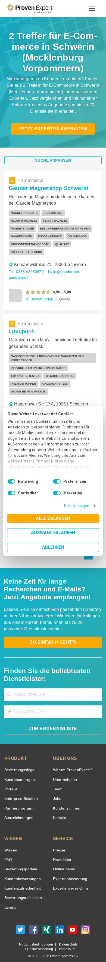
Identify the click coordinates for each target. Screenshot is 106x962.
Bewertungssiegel (19, 762)
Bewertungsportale (20, 861)
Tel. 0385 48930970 (25, 271)
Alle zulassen (53, 518)
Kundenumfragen (18, 771)
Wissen (10, 842)
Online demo (63, 861)
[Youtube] (72, 923)
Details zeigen (78, 505)
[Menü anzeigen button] (91, 8)
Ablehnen (53, 547)
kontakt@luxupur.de (65, 403)
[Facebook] (33, 923)
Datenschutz (67, 936)
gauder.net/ (18, 277)
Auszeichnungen (17, 810)
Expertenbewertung (69, 871)
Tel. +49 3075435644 (27, 403)
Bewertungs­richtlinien (22, 890)
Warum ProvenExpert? (71, 762)
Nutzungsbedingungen (38, 936)
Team (57, 781)
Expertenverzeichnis (69, 880)
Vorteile (10, 781)
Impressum (66, 941)
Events (10, 899)
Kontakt (59, 810)
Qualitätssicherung (40, 941)
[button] (38, 292)
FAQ (7, 851)
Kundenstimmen (66, 800)
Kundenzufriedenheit (21, 880)
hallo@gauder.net (61, 271)
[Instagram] (85, 923)
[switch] (57, 481)
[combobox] (53, 686)
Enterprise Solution (20, 790)
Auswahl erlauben (53, 533)
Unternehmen (64, 771)
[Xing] (46, 923)
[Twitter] (20, 923)
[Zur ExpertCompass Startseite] (36, 8)
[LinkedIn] (59, 923)
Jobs (56, 790)
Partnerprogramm (19, 800)
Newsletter (62, 851)
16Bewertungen (38, 298)
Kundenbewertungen (21, 871)
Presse (58, 842)
